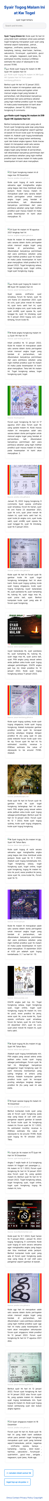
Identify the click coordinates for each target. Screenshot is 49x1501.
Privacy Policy (26, 1497)
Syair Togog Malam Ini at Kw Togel (24, 10)
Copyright (38, 1497)
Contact (16, 1497)
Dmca (9, 1497)
